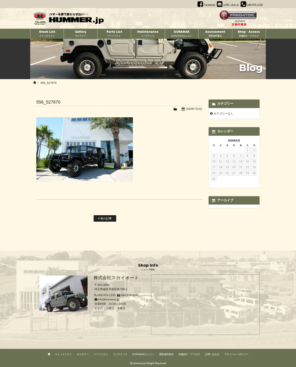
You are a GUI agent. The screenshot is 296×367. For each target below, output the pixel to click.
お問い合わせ (212, 354)
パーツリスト (101, 354)
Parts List (114, 33)
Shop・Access (249, 33)
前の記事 (106, 218)
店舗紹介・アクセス (189, 354)
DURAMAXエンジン (143, 354)
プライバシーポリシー (236, 354)
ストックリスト (63, 354)
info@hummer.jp (108, 299)
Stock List (47, 33)
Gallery (80, 33)
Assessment (215, 33)
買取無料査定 (166, 354)
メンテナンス (120, 354)
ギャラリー (83, 354)
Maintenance (147, 33)
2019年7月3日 (194, 108)
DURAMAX (181, 33)
